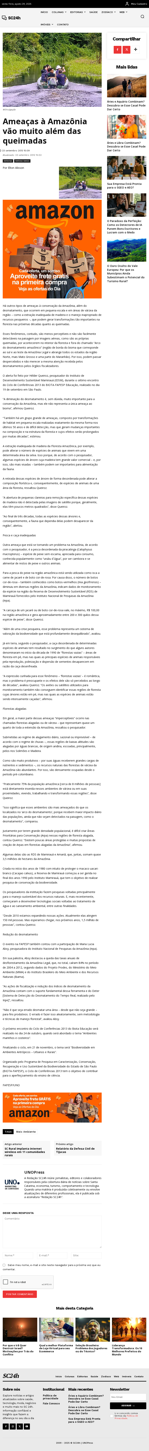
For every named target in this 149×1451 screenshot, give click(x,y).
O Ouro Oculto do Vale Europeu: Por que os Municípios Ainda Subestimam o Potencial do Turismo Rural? (126, 273)
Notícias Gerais (22, 161)
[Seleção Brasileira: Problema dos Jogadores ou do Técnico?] (92, 1330)
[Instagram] (13, 1427)
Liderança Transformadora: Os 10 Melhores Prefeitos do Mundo (127, 1350)
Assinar (126, 1405)
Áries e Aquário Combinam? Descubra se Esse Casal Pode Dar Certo (126, 105)
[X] (126, 50)
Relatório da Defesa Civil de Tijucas (75, 1150)
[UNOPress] (12, 1184)
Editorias (8, 161)
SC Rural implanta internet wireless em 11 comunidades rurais (25, 1152)
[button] (142, 16)
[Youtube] (27, 1427)
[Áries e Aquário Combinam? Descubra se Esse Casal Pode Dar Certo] (126, 85)
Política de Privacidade (126, 1417)
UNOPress (34, 1172)
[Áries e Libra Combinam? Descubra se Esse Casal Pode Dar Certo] (126, 126)
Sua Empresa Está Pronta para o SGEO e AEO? (124, 185)
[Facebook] (117, 50)
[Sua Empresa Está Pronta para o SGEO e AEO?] (126, 167)
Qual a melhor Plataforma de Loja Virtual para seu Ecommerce (56, 1348)
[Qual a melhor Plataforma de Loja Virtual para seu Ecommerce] (56, 1330)
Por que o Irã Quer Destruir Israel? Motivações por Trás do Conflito (18, 1350)
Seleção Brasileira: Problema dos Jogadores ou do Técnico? (91, 1348)
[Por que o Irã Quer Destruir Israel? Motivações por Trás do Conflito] (20, 1330)
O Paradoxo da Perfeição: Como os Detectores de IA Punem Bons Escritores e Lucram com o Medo (124, 226)
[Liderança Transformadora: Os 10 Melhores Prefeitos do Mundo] (129, 1330)
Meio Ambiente (26, 1131)
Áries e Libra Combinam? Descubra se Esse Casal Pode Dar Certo (126, 146)
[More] (136, 50)
